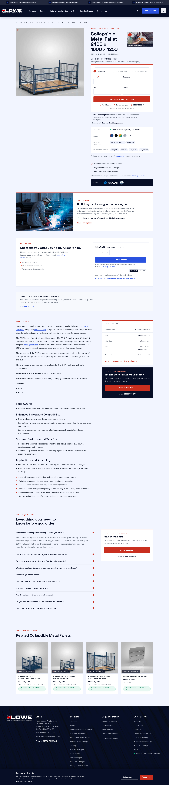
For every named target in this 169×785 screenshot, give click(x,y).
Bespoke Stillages (141, 745)
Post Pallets (75, 753)
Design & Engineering (142, 733)
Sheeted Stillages (77, 761)
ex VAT (142, 271)
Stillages (32, 11)
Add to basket (121, 260)
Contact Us (102, 11)
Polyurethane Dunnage (143, 741)
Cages (42, 11)
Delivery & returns (109, 267)
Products (24, 23)
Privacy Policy (107, 729)
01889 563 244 (50, 741)
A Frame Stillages (77, 733)
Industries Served (85, 11)
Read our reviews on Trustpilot (148, 753)
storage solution (31, 344)
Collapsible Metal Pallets (40, 23)
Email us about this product (112, 123)
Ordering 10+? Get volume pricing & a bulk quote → (116, 278)
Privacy (127, 108)
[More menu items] (111, 11)
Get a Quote (150, 11)
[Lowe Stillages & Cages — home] (12, 11)
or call (127, 394)
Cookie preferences (110, 738)
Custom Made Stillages (79, 741)
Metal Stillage (40, 329)
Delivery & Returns (109, 721)
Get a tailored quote (127, 388)
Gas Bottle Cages (77, 749)
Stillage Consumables (79, 765)
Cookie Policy (107, 725)
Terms (132, 108)
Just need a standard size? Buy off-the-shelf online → (114, 275)
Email (96, 87)
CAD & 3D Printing (141, 737)
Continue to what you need (122, 99)
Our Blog (137, 729)
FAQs (136, 749)
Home (17, 23)
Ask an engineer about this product (120, 361)
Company (126, 77)
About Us (137, 721)
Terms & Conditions (110, 733)
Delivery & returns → (139, 176)
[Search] (163, 10)
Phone (125, 87)
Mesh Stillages (76, 757)
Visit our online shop (28, 306)
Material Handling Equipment (62, 11)
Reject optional (129, 777)
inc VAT (134, 271)
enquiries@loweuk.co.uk (50, 736)
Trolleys (73, 745)
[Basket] (137, 10)
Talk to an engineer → (85, 223)
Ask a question (126, 550)
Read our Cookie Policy (24, 781)
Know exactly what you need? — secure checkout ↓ (116, 156)
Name (96, 77)
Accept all (146, 777)
